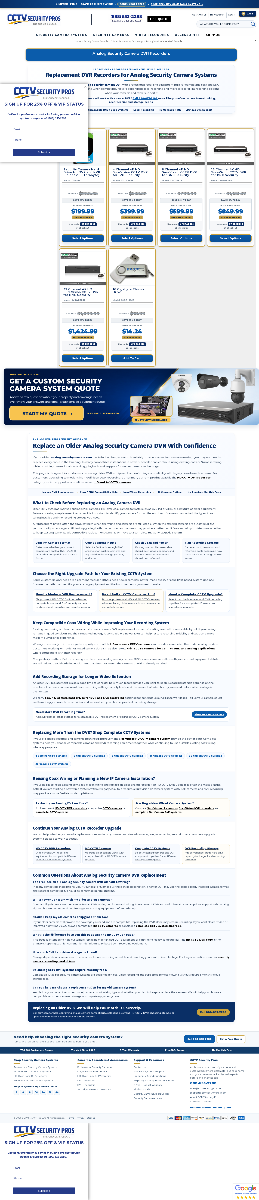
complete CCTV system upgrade (158, 926)
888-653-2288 (203, 1083)
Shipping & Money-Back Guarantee (154, 1080)
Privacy (80, 1118)
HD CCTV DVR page (199, 939)
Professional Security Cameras (94, 1067)
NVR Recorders (86, 1080)
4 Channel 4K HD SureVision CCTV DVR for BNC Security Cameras (130, 172)
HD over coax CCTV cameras (130, 644)
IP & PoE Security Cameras (92, 1071)
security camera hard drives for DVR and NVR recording (84, 697)
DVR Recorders (86, 1085)
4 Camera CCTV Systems (89, 755)
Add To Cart (132, 358)
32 (50, 1092)
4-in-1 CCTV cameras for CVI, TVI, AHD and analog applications (171, 648)
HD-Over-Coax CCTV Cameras (94, 1076)
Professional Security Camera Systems (35, 1067)
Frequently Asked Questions (150, 1076)
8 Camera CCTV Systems (127, 755)
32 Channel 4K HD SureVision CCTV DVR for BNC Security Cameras (80, 292)
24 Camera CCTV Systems (205, 755)
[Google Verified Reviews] (246, 1191)
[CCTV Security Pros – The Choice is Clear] (49, 19)
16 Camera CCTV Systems (166, 755)
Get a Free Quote (231, 1039)
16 (36, 1092)
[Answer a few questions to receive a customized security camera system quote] (131, 396)
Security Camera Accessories (94, 1089)
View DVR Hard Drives (209, 714)
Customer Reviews (200, 1101)
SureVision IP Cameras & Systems (32, 1071)
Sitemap (91, 1118)
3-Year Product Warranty (148, 1085)
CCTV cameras (112, 808)
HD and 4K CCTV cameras (112, 482)
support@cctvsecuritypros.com (208, 1092)
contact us (199, 15)
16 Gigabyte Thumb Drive (128, 291)
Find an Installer (142, 1089)
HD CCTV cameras (105, 926)
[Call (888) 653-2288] (126, 18)
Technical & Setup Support (149, 1071)
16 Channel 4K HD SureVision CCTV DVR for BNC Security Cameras (228, 172)
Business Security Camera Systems (33, 1080)
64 (56, 1092)
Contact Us (140, 1067)
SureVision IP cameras (162, 808)
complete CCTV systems (52, 812)
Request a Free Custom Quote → (212, 1107)
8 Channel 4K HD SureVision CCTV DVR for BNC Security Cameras (179, 172)
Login (231, 15)
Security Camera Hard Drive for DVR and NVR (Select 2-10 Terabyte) (81, 172)
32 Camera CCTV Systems (51, 764)
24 (43, 1092)
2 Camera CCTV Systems (51, 755)
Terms (71, 1118)
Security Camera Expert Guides (151, 1093)
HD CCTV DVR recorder (194, 477)
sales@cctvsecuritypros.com (206, 1088)
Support (214, 34)
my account (217, 15)
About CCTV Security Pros (204, 1097)
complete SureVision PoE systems (158, 812)
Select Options (82, 238)
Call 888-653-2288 (145, 98)
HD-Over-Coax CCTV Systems (30, 1076)
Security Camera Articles (148, 1098)
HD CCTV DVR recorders (71, 808)
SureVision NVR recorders (196, 808)
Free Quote (159, 19)
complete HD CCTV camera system (145, 738)
